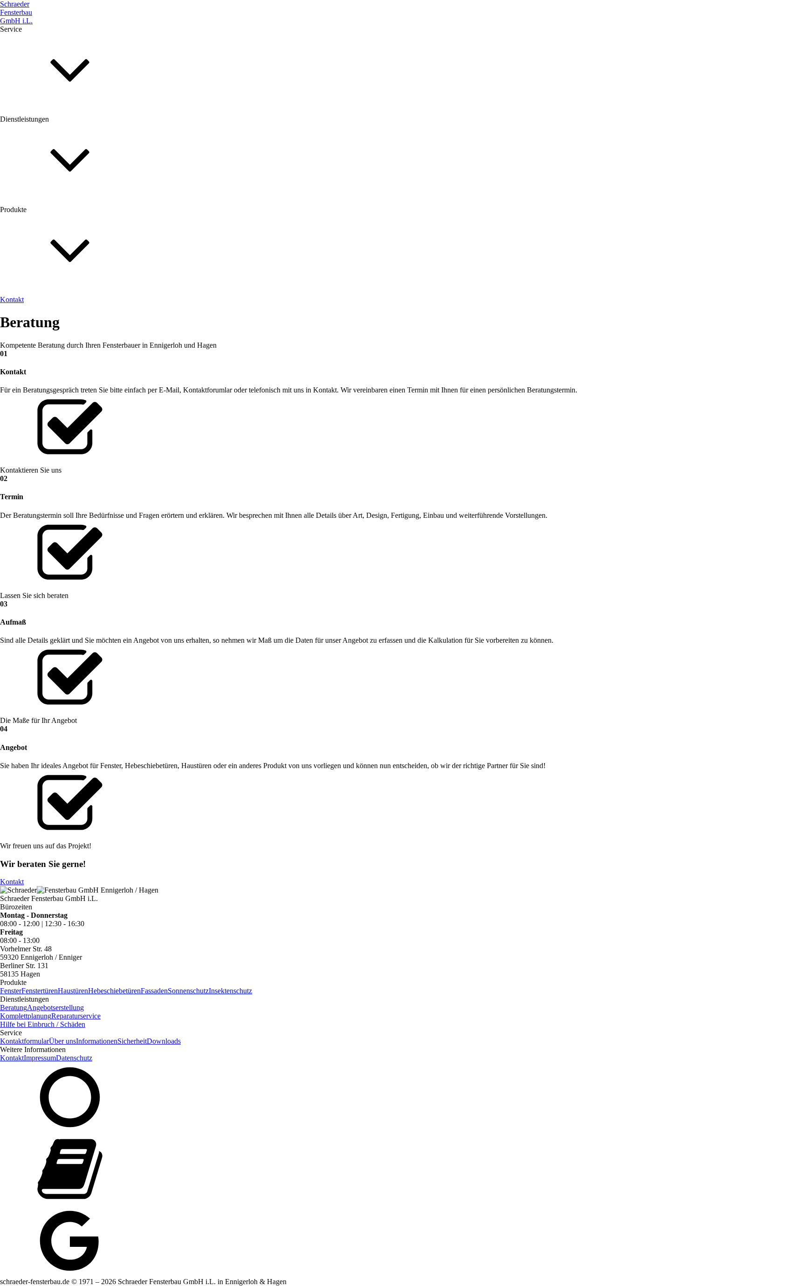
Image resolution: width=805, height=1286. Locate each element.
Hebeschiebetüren (114, 991)
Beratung (13, 228)
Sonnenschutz (137, 318)
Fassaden (103, 318)
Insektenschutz (179, 318)
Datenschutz (74, 1058)
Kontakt (12, 882)
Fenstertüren (39, 991)
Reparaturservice (159, 228)
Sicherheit (66, 146)
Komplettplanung (109, 228)
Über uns (7, 142)
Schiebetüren (71, 318)
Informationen (31, 146)
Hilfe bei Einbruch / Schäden (42, 1024)
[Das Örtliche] (402, 1098)
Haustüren (36, 318)
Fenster (10, 318)
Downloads (98, 146)
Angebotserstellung (55, 228)
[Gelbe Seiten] (402, 1170)
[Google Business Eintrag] (402, 1242)
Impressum (40, 1058)
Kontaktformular (24, 1041)
